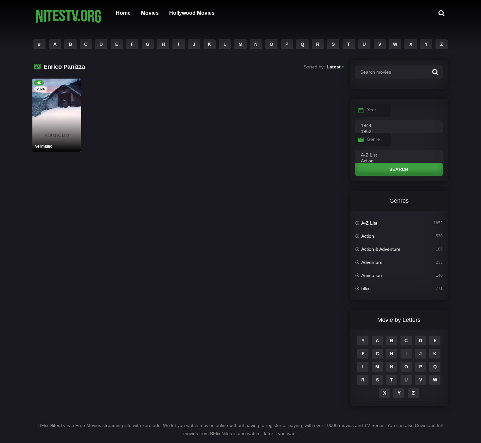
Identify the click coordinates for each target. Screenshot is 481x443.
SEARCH (398, 169)
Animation (371, 275)
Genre (373, 139)
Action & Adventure (381, 249)
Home (123, 13)
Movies (150, 13)
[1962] (398, 132)
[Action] (398, 161)
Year (371, 109)
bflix (365, 288)
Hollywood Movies (192, 13)
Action (367, 236)
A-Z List (369, 223)
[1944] (398, 126)
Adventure (372, 262)
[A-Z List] (398, 155)
